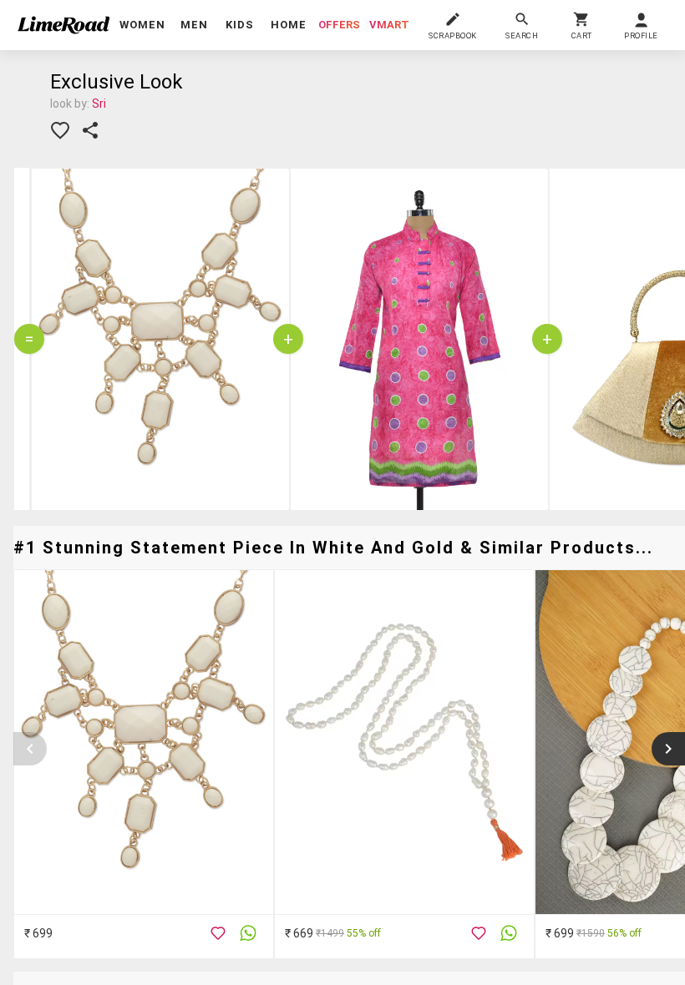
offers (339, 24)
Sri (99, 103)
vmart (389, 24)
